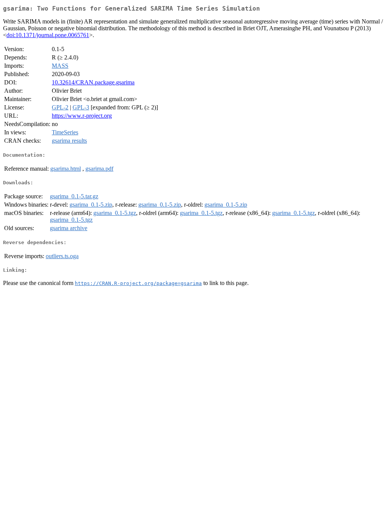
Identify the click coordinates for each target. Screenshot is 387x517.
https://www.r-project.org (82, 115)
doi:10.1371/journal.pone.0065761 (47, 35)
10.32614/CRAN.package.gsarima (93, 82)
